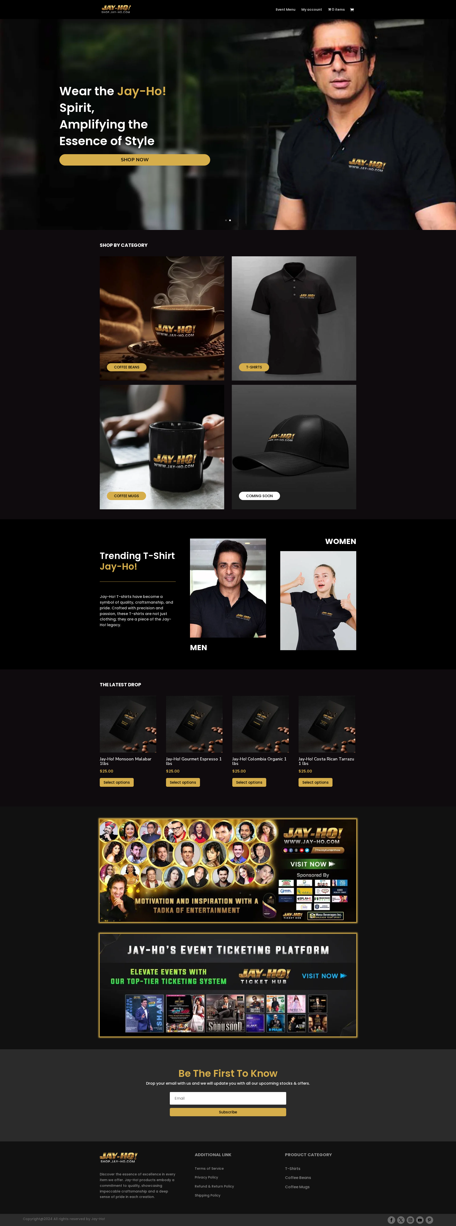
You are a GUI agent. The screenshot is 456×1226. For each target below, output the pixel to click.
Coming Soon (259, 495)
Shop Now (135, 160)
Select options (117, 782)
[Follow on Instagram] (410, 1220)
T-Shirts (254, 367)
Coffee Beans (126, 367)
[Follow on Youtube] (420, 1220)
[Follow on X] (401, 1220)
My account (311, 10)
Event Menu (285, 10)
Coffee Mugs (126, 495)
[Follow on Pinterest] (429, 1220)
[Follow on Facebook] (391, 1220)
